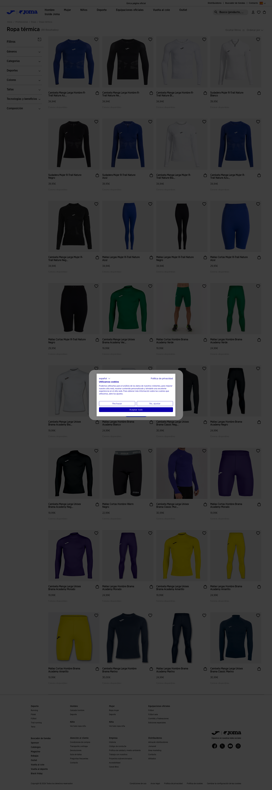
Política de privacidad (162, 378)
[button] (104, 378)
